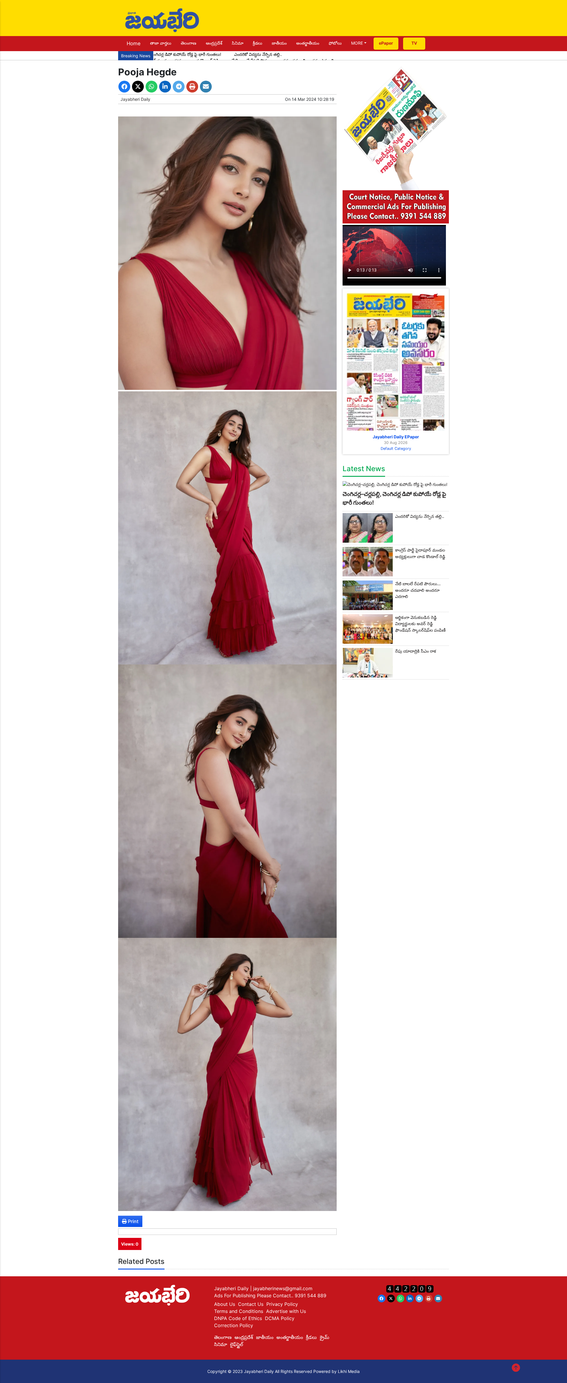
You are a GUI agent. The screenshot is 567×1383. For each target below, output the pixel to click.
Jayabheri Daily (135, 99)
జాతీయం (279, 43)
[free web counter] (410, 1288)
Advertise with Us (286, 1311)
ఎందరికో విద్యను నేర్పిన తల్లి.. (258, 54)
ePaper (386, 43)
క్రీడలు (257, 43)
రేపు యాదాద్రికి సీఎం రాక (415, 651)
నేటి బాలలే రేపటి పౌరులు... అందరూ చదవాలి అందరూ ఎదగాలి (418, 590)
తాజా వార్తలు (160, 43)
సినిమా (237, 43)
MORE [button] (357, 43)
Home (134, 43)
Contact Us (250, 1304)
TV (414, 43)
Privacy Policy (282, 1304)
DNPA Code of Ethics (238, 1318)
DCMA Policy (279, 1318)
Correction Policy (233, 1325)
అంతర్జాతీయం (307, 43)
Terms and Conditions (238, 1311)
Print (133, 1221)
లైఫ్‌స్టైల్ (236, 1344)
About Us (224, 1304)
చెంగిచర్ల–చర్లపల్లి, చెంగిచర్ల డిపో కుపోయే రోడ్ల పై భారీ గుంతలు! (171, 54)
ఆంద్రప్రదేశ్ (214, 43)
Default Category (396, 448)
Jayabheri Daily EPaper (396, 436)
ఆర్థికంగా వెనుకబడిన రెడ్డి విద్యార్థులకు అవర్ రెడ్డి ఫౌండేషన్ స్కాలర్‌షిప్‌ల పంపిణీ (420, 624)
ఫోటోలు (335, 43)
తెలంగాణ (188, 43)
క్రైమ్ (324, 1337)
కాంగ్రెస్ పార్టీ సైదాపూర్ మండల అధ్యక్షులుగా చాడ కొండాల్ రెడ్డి (420, 553)
